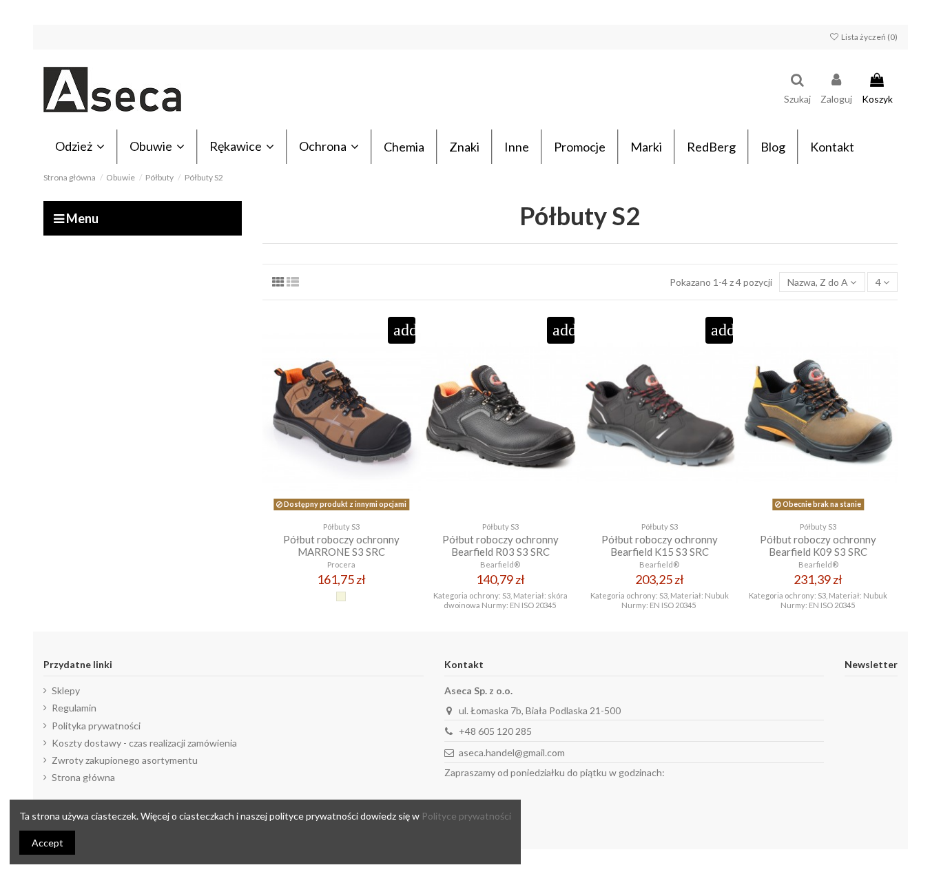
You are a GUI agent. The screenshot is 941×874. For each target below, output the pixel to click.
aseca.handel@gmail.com (512, 752)
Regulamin (74, 708)
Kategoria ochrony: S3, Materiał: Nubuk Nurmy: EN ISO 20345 (659, 600)
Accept (47, 843)
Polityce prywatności (466, 816)
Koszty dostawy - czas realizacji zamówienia (144, 743)
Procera (341, 564)
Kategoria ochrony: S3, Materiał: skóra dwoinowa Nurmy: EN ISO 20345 (500, 600)
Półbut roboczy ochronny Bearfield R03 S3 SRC (500, 545)
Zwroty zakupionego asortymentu (125, 760)
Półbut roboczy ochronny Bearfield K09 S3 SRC (818, 545)
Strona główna (83, 777)
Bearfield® (500, 564)
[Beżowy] (341, 596)
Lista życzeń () (869, 37)
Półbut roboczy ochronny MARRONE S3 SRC (341, 545)
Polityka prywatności (96, 725)
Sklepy (66, 690)
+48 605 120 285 (495, 731)
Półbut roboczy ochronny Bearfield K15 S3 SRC (659, 545)
